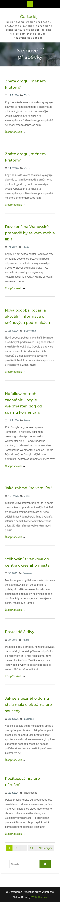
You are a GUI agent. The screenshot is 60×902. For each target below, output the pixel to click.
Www (27, 420)
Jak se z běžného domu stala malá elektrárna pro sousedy (28, 704)
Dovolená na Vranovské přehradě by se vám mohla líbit (30, 232)
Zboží (27, 95)
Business (27, 573)
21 (31, 848)
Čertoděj (29, 16)
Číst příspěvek (13, 132)
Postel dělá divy (19, 632)
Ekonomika (30, 330)
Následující (45, 848)
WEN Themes (39, 897)
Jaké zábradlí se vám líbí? (28, 488)
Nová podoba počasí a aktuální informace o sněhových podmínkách (27, 316)
